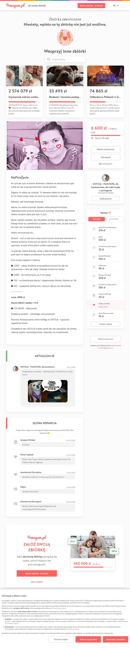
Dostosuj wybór (61, 639)
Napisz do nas (108, 348)
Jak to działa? (37, 581)
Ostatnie (97, 219)
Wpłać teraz (103, 307)
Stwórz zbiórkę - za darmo (91, 5)
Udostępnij (105, 157)
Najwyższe (113, 219)
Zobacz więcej (105, 324)
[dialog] (65, 619)
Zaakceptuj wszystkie (115, 639)
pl (114, 5)
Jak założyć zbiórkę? (37, 5)
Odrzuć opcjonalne (88, 639)
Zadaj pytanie (106, 198)
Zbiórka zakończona (105, 149)
